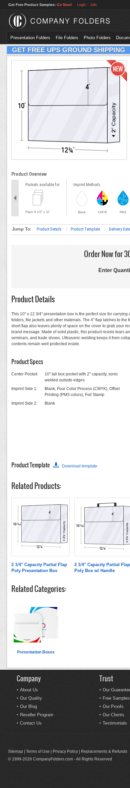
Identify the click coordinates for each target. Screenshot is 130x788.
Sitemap (15, 751)
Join (93, 5)
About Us (29, 689)
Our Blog (28, 706)
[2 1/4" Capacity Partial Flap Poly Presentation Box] (40, 546)
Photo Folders (97, 37)
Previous (15, 198)
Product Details (49, 229)
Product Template (85, 229)
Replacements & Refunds (104, 751)
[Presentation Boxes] (35, 647)
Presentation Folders (30, 37)
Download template (79, 466)
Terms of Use (38, 751)
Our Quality (31, 698)
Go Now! (64, 5)
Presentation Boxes (36, 652)
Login (81, 5)
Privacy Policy (65, 751)
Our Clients (113, 714)
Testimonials (115, 723)
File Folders (67, 37)
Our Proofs (113, 706)
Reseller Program (36, 714)
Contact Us (31, 723)
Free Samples (116, 698)
